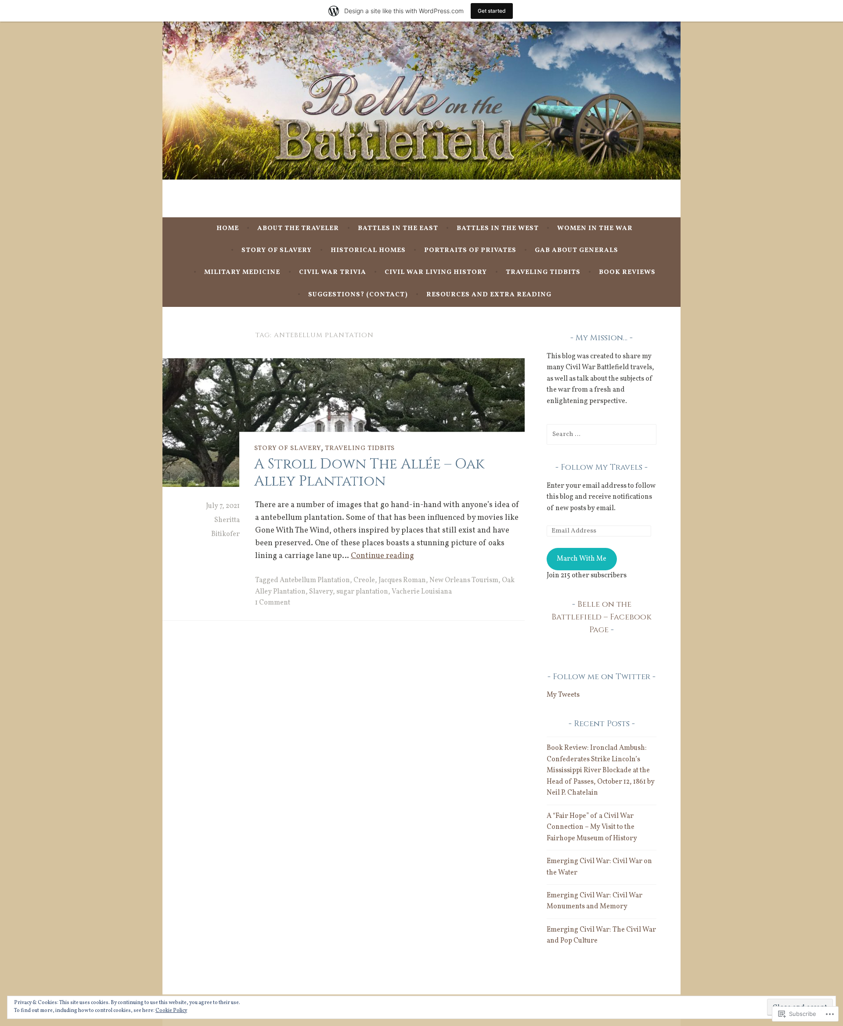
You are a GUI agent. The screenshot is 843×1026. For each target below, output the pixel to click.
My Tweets (563, 695)
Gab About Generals (576, 250)
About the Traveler (298, 228)
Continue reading (382, 556)
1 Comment (272, 603)
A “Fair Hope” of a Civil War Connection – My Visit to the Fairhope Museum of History (592, 827)
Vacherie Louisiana (422, 592)
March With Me (581, 559)
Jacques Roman (402, 580)
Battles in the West (498, 228)
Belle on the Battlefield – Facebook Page (601, 617)
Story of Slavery (276, 250)
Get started (492, 10)
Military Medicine (242, 272)
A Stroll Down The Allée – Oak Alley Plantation (369, 472)
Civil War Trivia (332, 272)
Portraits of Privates (470, 250)
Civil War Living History (436, 272)
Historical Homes (368, 250)
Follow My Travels (601, 467)
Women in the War (595, 228)
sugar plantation (362, 592)
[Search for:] (601, 434)
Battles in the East (398, 228)
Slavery (321, 592)
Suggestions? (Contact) (358, 294)
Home (227, 228)
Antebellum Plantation (315, 580)
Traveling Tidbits (543, 272)
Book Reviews (627, 272)
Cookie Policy (171, 1010)
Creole (364, 580)
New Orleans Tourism (463, 580)
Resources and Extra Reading (488, 294)
